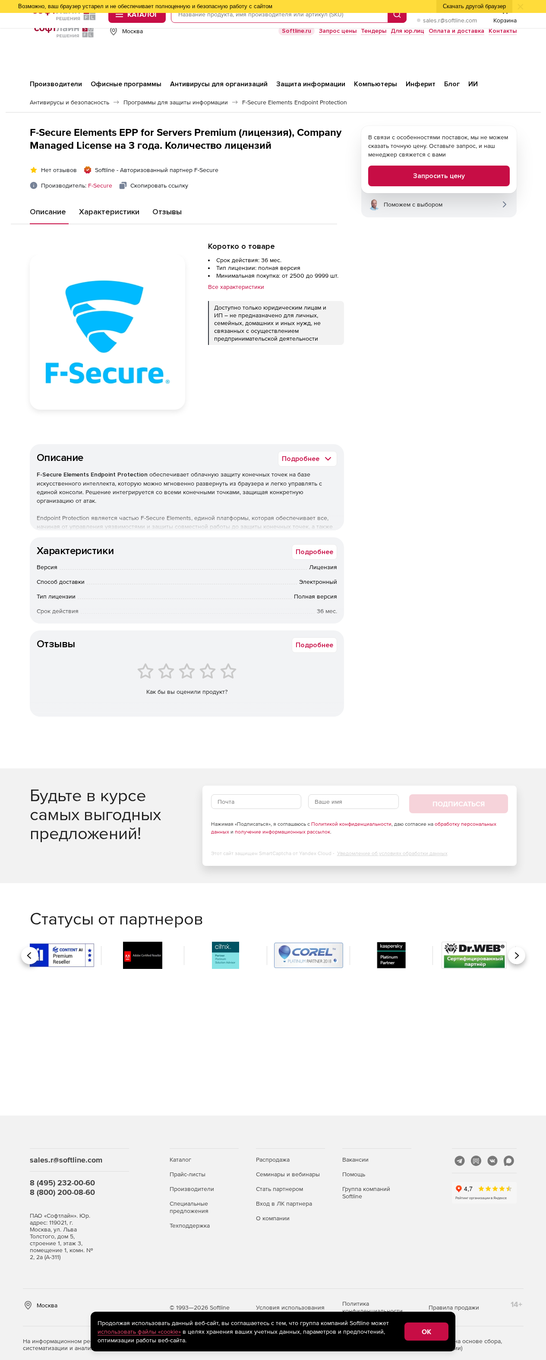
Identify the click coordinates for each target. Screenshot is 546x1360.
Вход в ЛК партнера (284, 1203)
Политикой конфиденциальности (351, 824)
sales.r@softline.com (450, 20)
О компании (273, 1218)
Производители (192, 1188)
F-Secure (100, 185)
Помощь (353, 1174)
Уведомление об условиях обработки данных (392, 853)
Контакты (503, 30)
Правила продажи (454, 1307)
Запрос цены (338, 30)
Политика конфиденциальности (372, 1307)
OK (426, 1331)
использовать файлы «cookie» (139, 1331)
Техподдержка (190, 1225)
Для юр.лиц (407, 30)
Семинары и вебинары (288, 1174)
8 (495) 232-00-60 (62, 1182)
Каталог (180, 1159)
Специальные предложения (189, 1207)
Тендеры (373, 30)
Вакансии (355, 1159)
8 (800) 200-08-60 (62, 1192)
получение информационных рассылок (282, 832)
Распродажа (273, 1159)
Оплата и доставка (456, 30)
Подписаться (458, 804)
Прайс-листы (187, 1174)
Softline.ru (296, 30)
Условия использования (290, 1307)
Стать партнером (279, 1188)
